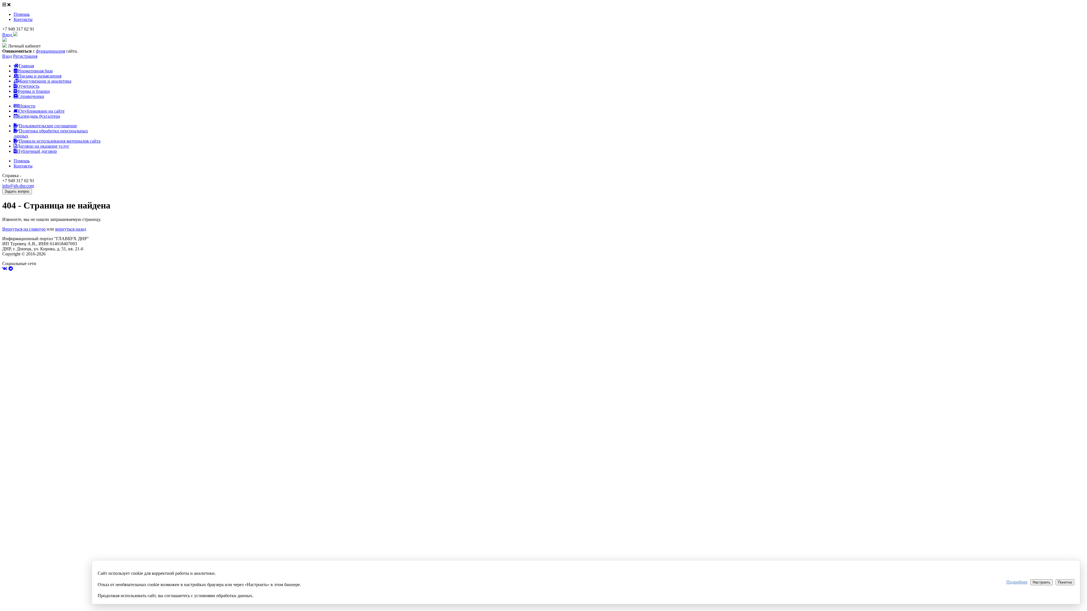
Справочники (31, 96)
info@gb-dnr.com (18, 185)
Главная (26, 65)
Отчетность (28, 86)
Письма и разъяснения (39, 76)
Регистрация (25, 56)
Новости (27, 106)
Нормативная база (35, 70)
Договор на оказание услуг (43, 146)
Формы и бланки (33, 91)
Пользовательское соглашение (48, 125)
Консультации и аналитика (45, 81)
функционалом (50, 51)
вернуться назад (70, 229)
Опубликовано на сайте (42, 111)
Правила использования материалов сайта (59, 141)
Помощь (22, 14)
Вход (7, 56)
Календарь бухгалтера (39, 116)
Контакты (23, 19)
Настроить (1041, 582)
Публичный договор (37, 151)
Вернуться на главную (24, 229)
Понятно (1065, 582)
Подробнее (1017, 582)
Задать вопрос (17, 191)
